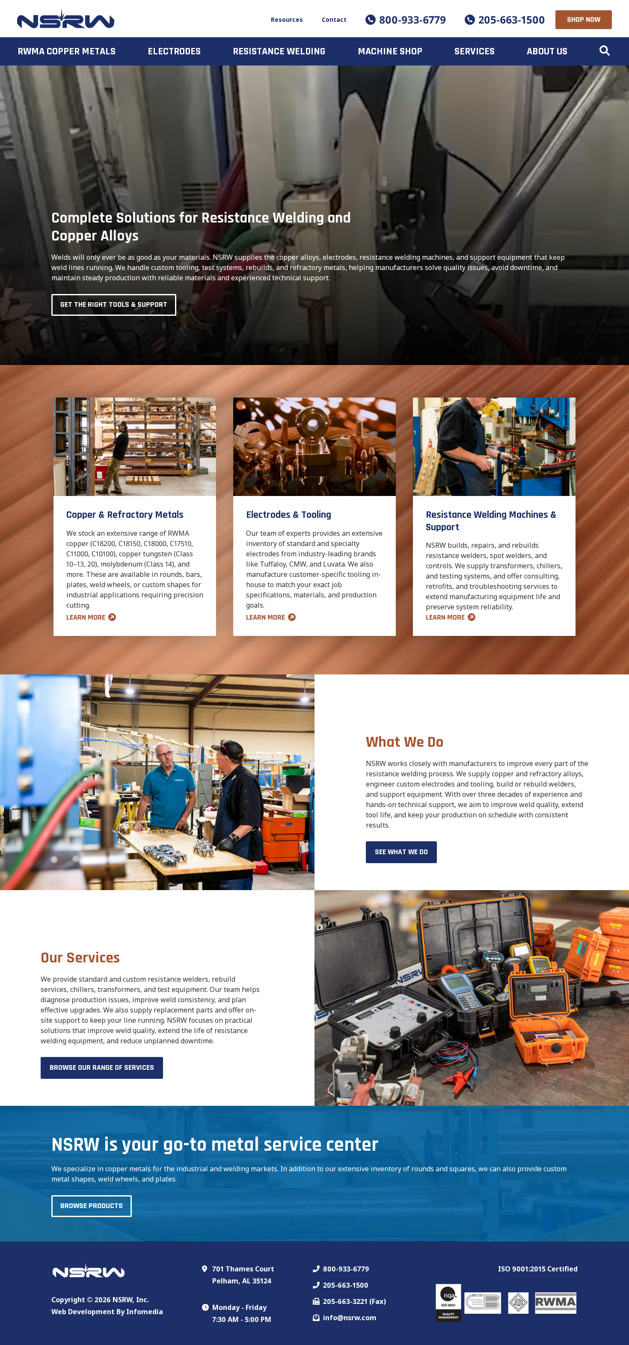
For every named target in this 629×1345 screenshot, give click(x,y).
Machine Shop (390, 51)
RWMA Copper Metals (67, 51)
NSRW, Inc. (131, 1299)
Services (474, 51)
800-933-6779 (412, 19)
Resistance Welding (279, 51)
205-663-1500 (511, 19)
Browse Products (91, 1206)
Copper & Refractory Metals (125, 514)
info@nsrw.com (350, 1317)
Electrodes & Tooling (288, 514)
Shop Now (583, 19)
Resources (287, 19)
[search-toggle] (604, 51)
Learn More (85, 617)
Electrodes (174, 51)
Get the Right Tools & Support (113, 304)
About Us (547, 51)
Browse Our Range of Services (102, 1067)
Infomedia (144, 1311)
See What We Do (401, 852)
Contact (334, 19)
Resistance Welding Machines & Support (491, 521)
